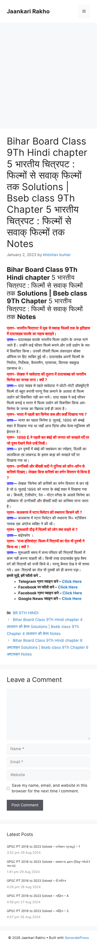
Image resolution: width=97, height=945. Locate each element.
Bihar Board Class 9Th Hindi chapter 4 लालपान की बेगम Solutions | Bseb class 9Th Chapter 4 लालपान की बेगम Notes (45, 626)
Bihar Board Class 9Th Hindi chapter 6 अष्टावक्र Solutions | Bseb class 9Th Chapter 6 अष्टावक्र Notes (47, 647)
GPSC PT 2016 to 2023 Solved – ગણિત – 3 (38, 911)
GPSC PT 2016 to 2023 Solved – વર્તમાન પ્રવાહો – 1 (43, 846)
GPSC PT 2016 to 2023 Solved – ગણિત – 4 (38, 896)
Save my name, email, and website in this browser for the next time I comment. (49, 788)
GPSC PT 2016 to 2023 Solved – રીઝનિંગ (36, 880)
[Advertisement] (48, 73)
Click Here (72, 581)
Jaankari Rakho (28, 11)
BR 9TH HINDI (25, 613)
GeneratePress (77, 938)
